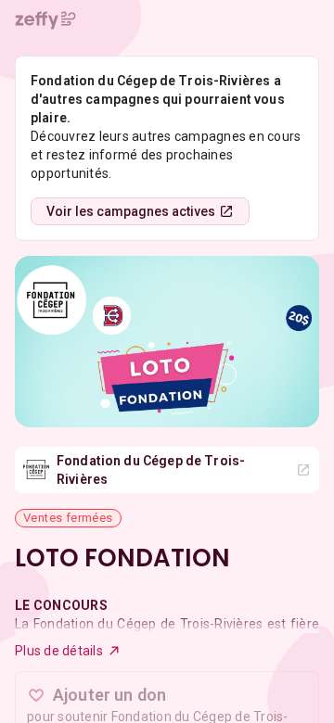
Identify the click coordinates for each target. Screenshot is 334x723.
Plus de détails (59, 650)
